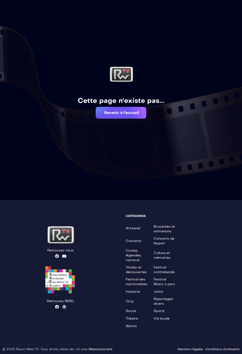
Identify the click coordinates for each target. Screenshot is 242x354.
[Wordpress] (64, 307)
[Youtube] (64, 256)
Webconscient (100, 349)
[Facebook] (57, 256)
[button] (121, 113)
